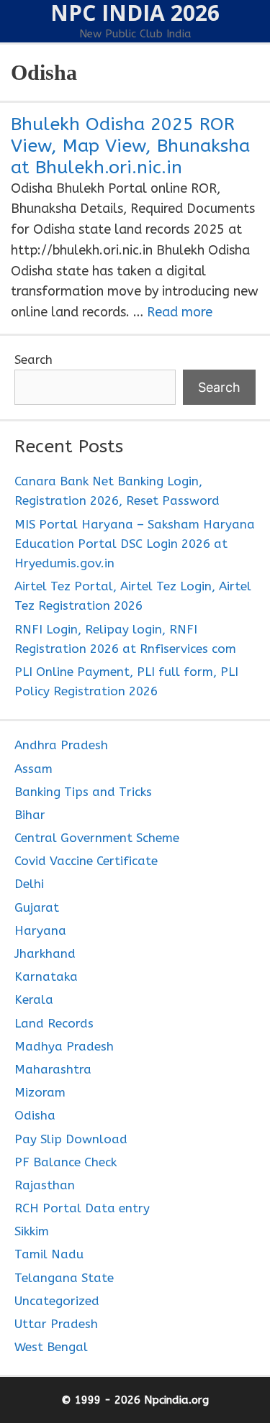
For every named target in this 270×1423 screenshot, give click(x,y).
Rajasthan (44, 1185)
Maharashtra (52, 1069)
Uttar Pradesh (56, 1324)
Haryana (40, 930)
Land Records (54, 1023)
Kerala (33, 999)
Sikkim (31, 1231)
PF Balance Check (65, 1162)
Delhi (29, 884)
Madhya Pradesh (64, 1046)
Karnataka (46, 976)
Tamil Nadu (49, 1254)
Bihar (29, 814)
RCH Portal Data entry (82, 1208)
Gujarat (36, 907)
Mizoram (40, 1092)
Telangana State (64, 1278)
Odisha (34, 1115)
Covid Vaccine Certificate (86, 861)
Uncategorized (56, 1301)
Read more (179, 312)
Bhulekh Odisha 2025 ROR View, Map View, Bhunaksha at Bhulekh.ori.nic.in (130, 146)
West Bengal (51, 1347)
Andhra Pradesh (61, 745)
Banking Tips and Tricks (83, 791)
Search (33, 359)
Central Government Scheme (96, 838)
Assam (33, 768)
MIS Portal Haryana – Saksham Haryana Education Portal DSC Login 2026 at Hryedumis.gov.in (134, 543)
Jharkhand (45, 953)
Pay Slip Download (70, 1139)
